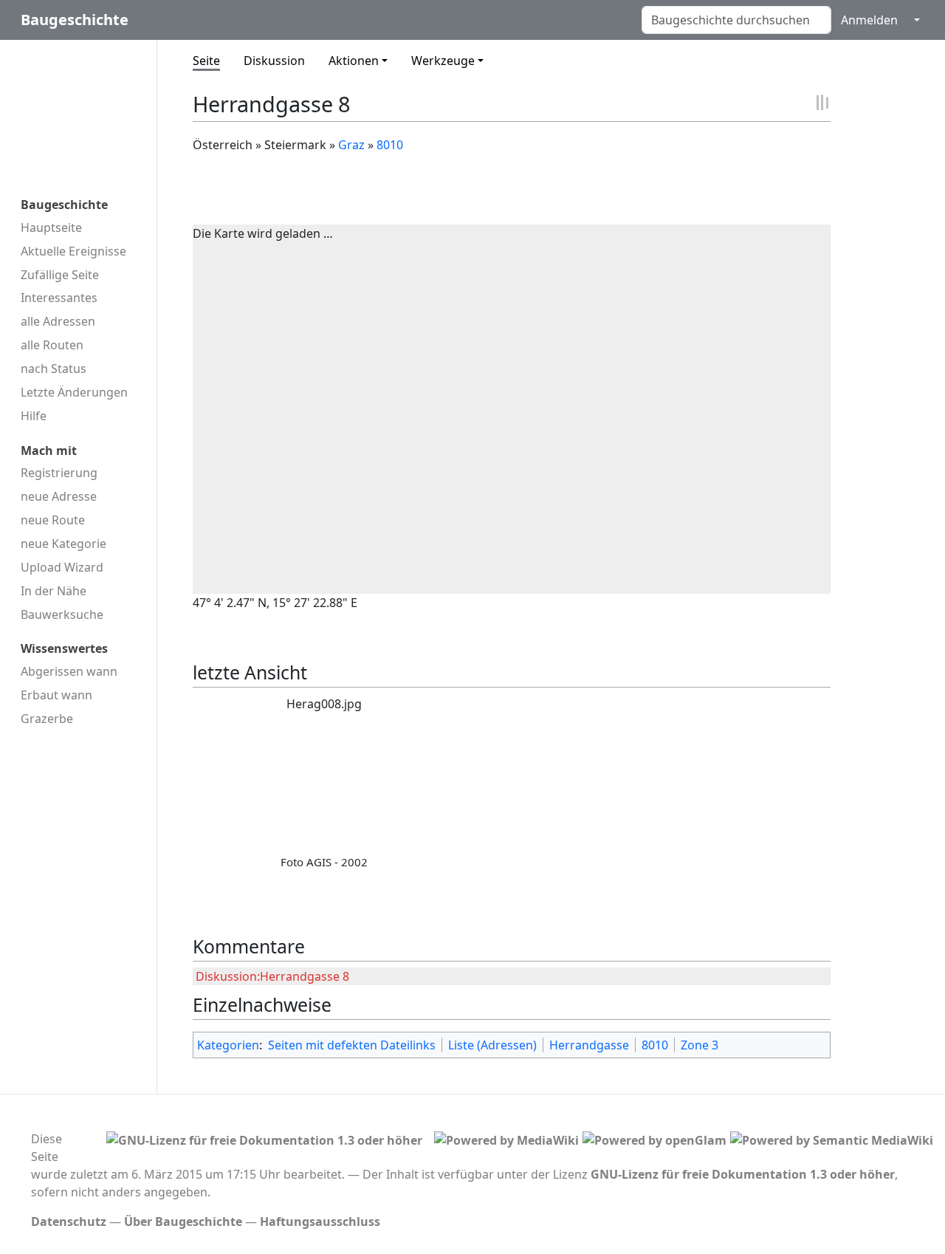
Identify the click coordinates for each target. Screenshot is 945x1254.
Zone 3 (699, 1045)
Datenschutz (68, 1221)
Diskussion (274, 60)
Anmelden (869, 20)
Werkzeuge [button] (443, 60)
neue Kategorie (63, 543)
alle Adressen (58, 321)
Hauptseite (51, 227)
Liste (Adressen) (492, 1045)
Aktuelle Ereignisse (73, 251)
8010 (390, 145)
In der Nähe (53, 591)
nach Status (53, 368)
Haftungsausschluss (320, 1221)
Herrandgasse (589, 1045)
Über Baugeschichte (183, 1221)
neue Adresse (59, 496)
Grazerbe (47, 718)
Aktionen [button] (354, 60)
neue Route (53, 520)
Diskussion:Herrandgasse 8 (272, 976)
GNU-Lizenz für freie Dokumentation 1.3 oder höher (743, 1174)
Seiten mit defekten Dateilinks (352, 1045)
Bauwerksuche (62, 614)
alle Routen (52, 345)
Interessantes (59, 297)
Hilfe (34, 416)
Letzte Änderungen (74, 392)
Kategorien (228, 1045)
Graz (351, 145)
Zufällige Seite (60, 275)
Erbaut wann (56, 695)
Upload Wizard (62, 567)
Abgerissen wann (69, 671)
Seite (206, 60)
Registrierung (59, 473)
